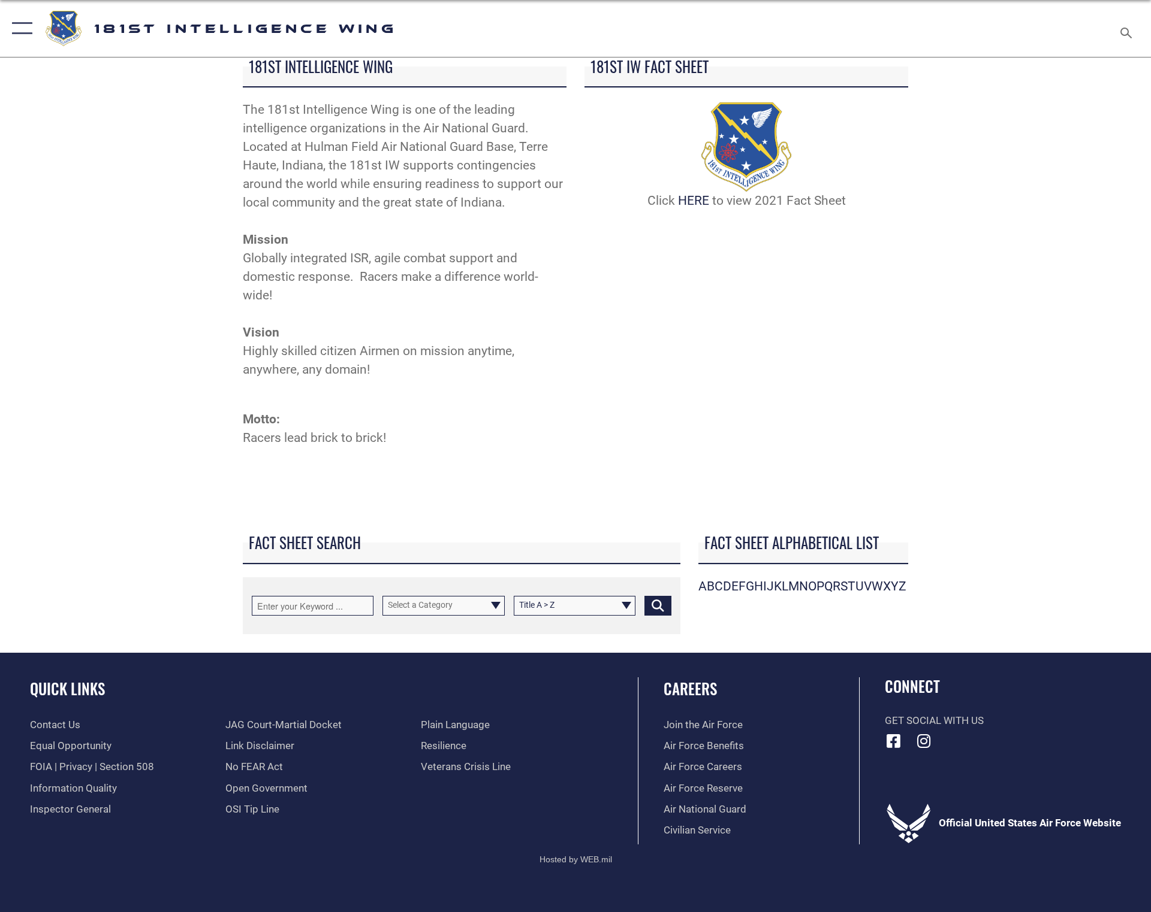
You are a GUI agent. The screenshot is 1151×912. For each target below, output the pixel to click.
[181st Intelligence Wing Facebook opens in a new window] (894, 741)
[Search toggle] (1127, 28)
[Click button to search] (657, 606)
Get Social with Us (934, 720)
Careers (690, 688)
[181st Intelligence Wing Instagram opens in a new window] (924, 741)
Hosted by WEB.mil (576, 859)
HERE (693, 200)
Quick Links (67, 688)
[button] (19, 28)
